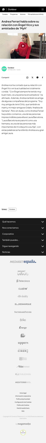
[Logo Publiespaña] (23, 374)
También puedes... (10, 240)
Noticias (6, 252)
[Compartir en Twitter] (32, 78)
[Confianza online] (23, 434)
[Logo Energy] (23, 327)
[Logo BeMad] (23, 335)
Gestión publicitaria (23, 408)
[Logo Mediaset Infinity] (23, 273)
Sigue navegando (10, 246)
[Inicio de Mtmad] (3, 9)
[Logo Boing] (23, 320)
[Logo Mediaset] (23, 263)
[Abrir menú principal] (43, 9)
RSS (23, 411)
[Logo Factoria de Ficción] (23, 312)
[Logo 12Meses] (23, 358)
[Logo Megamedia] (24, 424)
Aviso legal (23, 393)
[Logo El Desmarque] (23, 304)
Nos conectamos (10, 227)
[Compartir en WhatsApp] (27, 78)
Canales (5, 14)
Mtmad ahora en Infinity (35, 14)
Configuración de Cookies (23, 402)
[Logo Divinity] (23, 296)
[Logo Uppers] (23, 343)
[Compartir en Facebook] (42, 78)
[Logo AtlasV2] (23, 366)
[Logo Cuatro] (23, 288)
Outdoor (12, 9)
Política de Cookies (23, 405)
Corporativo (8, 234)
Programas (14, 14)
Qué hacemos (9, 221)
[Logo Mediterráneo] (23, 382)
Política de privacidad (23, 399)
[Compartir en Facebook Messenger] (37, 78)
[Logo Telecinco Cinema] (23, 351)
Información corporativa (23, 396)
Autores (22, 14)
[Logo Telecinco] (23, 281)
